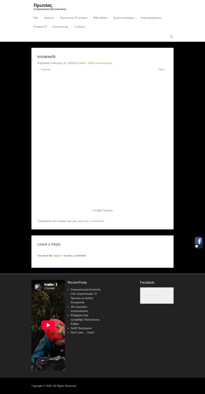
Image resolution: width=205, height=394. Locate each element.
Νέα (35, 17)
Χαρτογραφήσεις (151, 17)
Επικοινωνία (60, 26)
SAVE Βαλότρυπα (81, 328)
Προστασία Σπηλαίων (73, 17)
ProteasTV (40, 26)
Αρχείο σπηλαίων (124, 17)
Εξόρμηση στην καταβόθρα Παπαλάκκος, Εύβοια (85, 319)
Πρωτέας (43, 5)
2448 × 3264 (86, 63)
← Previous (44, 69)
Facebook (147, 282)
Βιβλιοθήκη (100, 17)
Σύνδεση (79, 26)
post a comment (93, 221)
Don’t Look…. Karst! (82, 332)
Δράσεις (49, 17)
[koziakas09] (102, 143)
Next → (163, 69)
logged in (58, 255)
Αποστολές (105, 63)
